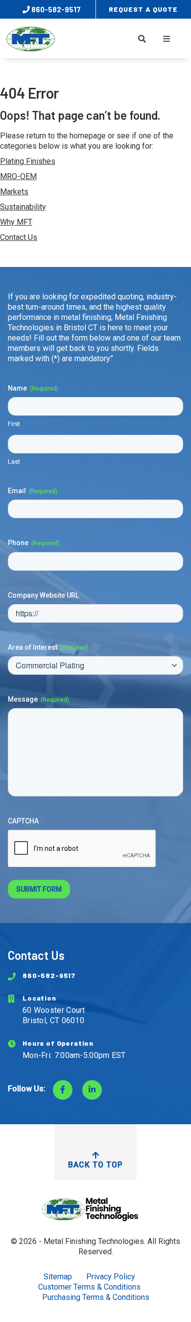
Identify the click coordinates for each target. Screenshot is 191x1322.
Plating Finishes (27, 161)
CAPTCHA (23, 821)
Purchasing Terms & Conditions (95, 1297)
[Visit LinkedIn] (92, 1090)
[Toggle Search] (142, 39)
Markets (14, 191)
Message (38, 699)
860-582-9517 (55, 9)
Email (32, 491)
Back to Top (95, 1164)
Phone (34, 543)
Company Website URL (43, 595)
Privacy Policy (110, 1276)
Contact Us (18, 237)
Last (14, 461)
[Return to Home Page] (95, 1209)
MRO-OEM (18, 176)
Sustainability (23, 207)
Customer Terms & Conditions (89, 1287)
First (14, 423)
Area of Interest (48, 647)
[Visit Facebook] (62, 1090)
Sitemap (58, 1276)
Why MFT (16, 222)
